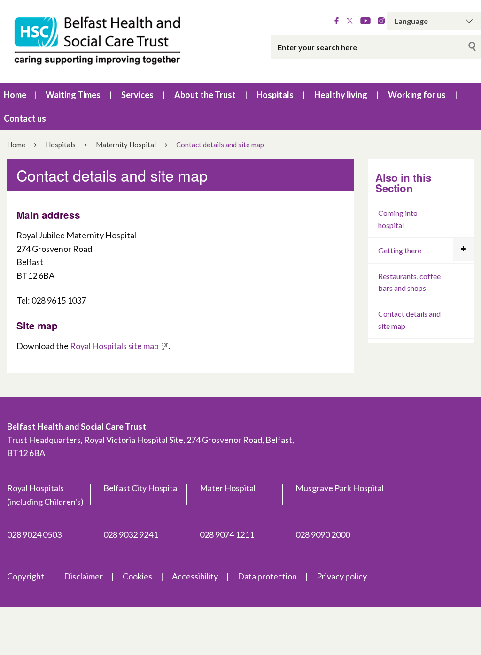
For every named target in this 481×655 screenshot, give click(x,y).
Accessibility (195, 576)
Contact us (25, 118)
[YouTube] (365, 21)
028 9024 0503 (34, 534)
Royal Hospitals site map (114, 346)
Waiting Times (73, 95)
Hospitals (275, 95)
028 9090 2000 (322, 534)
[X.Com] (350, 21)
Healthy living (340, 95)
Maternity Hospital (126, 144)
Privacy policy (342, 576)
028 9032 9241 (130, 534)
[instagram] (381, 21)
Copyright (25, 576)
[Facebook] (336, 21)
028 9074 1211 (227, 534)
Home (15, 95)
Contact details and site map (409, 319)
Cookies (137, 576)
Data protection (267, 576)
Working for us (417, 95)
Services (137, 95)
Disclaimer (83, 576)
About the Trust (205, 95)
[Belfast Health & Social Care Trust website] (100, 41)
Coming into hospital (398, 218)
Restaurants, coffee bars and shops (409, 282)
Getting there (399, 250)
